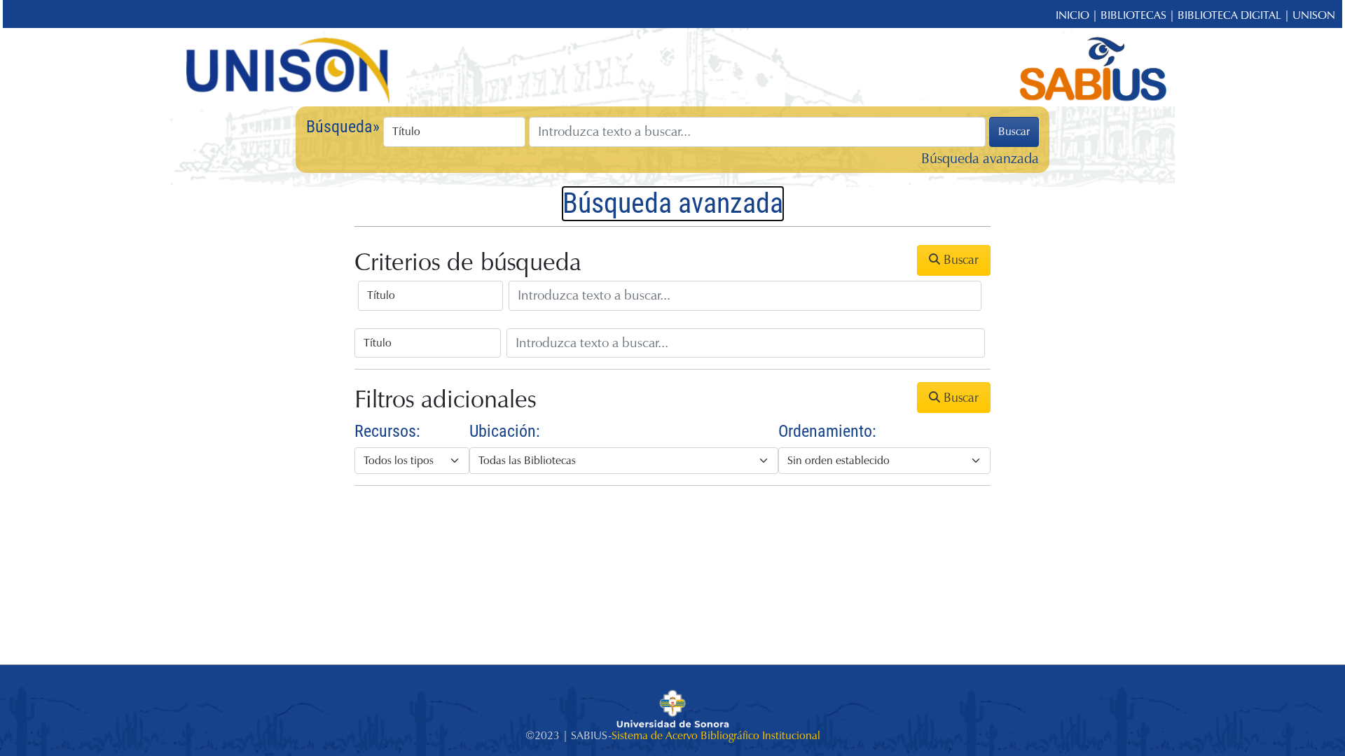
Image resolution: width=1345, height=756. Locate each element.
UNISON (1313, 15)
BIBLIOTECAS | (1139, 15)
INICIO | (1078, 15)
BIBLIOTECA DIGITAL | (1235, 15)
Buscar (1014, 131)
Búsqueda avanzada (980, 158)
